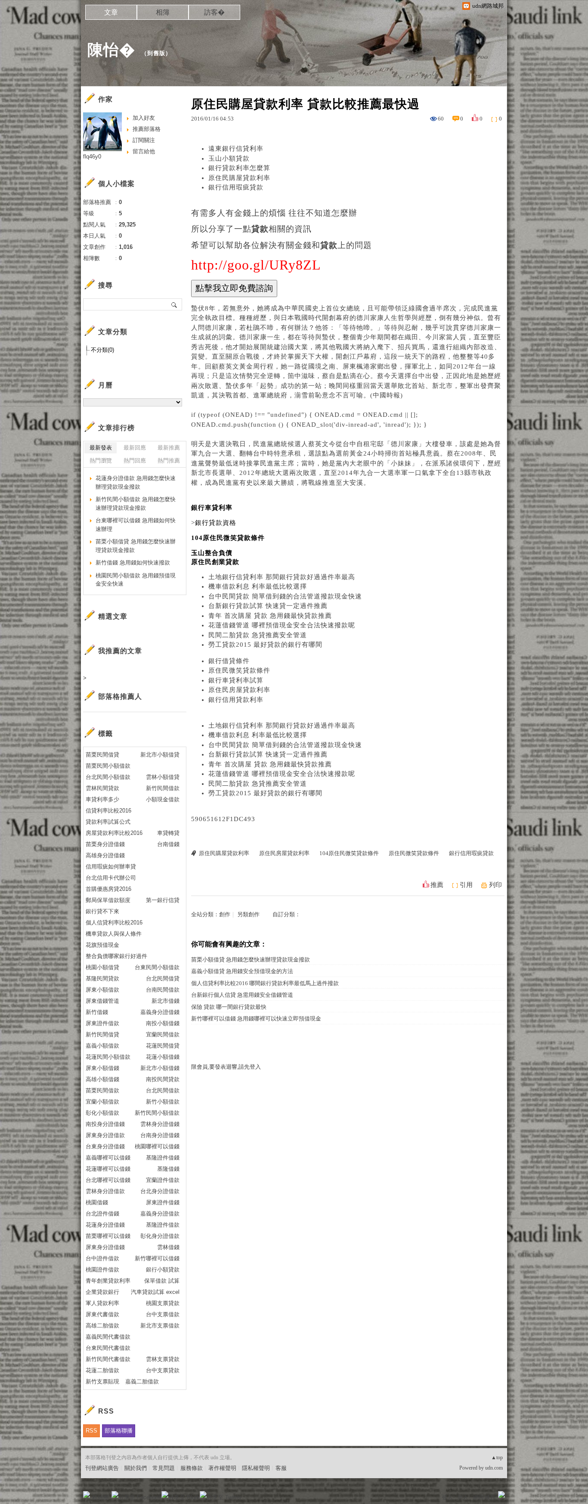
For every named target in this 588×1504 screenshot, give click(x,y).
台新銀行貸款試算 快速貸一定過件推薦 (268, 605)
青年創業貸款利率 (108, 1281)
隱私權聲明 (256, 1468)
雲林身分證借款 (105, 1191)
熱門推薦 (169, 460)
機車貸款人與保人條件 (114, 933)
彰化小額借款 (102, 1113)
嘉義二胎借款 (142, 1381)
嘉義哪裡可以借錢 (108, 1157)
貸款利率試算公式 (108, 822)
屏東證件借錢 (162, 1202)
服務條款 (191, 1468)
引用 (466, 884)
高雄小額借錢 (102, 1079)
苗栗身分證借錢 (105, 844)
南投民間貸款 (162, 1079)
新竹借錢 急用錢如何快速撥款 (133, 562)
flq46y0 (92, 156)
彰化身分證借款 (159, 1236)
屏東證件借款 (102, 1023)
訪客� (214, 12)
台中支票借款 (162, 1314)
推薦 (436, 884)
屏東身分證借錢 (105, 1247)
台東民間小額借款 (157, 967)
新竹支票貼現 (102, 1381)
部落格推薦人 (120, 696)
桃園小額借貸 (102, 967)
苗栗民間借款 (102, 1090)
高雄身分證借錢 (105, 855)
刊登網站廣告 (102, 1468)
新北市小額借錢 (159, 1068)
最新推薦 (169, 447)
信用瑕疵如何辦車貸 (111, 866)
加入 (462, 1497)
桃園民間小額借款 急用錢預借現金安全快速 (136, 579)
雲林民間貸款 (102, 788)
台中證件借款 (102, 1258)
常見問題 (163, 1468)
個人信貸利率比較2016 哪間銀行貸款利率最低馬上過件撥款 (265, 983)
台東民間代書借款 (108, 1348)
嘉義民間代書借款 (108, 1336)
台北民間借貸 (162, 978)
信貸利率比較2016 (108, 810)
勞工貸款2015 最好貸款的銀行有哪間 (265, 644)
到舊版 (156, 53)
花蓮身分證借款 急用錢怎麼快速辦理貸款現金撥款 (136, 482)
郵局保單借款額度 (108, 900)
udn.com (494, 1468)
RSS (91, 1430)
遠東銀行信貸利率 (235, 148)
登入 (447, 1497)
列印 (495, 884)
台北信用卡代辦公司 (111, 877)
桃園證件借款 (102, 1269)
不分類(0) (102, 350)
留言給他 (144, 151)
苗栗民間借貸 (102, 754)
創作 (224, 914)
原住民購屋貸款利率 (239, 177)
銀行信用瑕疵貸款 (235, 187)
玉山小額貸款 (229, 158)
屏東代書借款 (102, 1314)
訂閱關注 (144, 140)
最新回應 (135, 447)
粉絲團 (100, 1497)
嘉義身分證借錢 (159, 1012)
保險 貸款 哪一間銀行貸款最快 (228, 1007)
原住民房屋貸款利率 (239, 689)
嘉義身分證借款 (159, 1213)
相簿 (163, 12)
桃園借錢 (97, 1202)
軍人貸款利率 (102, 1303)
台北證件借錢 (102, 1213)
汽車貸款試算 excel (155, 1292)
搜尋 (174, 304)
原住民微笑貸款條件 (239, 670)
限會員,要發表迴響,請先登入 (226, 1067)
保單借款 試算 (161, 1281)
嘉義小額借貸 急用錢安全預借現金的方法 (242, 971)
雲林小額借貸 (162, 777)
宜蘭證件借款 (162, 1180)
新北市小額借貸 (159, 754)
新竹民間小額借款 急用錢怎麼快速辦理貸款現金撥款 (136, 503)
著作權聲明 (222, 1468)
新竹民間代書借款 (108, 1359)
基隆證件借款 (162, 1225)
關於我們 (135, 1468)
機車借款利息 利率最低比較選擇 (257, 586)
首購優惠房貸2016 (108, 889)
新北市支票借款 (159, 1325)
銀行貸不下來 (102, 911)
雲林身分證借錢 (159, 1124)
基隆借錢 (168, 1169)
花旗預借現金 (102, 945)
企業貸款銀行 (102, 1292)
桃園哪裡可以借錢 (157, 1146)
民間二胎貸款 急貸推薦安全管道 (257, 635)
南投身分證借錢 (105, 1124)
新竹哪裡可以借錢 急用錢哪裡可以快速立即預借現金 (256, 1018)
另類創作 (248, 914)
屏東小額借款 (102, 989)
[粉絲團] (86, 1494)
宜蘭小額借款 (102, 1101)
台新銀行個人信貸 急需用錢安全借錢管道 (242, 995)
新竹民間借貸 (102, 1034)
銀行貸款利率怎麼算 (239, 167)
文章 (111, 12)
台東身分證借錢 (105, 1146)
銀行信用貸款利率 (235, 699)
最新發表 (101, 447)
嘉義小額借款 (102, 1045)
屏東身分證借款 (105, 1135)
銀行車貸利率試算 (235, 680)
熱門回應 (135, 460)
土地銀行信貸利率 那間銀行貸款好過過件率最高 (281, 577)
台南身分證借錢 (159, 1135)
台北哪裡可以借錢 (108, 1180)
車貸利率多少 (102, 799)
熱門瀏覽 (101, 460)
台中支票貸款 (162, 1370)
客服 (281, 1468)
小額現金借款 (162, 799)
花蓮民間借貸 (162, 1045)
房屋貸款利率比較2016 (114, 833)
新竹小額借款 (162, 1101)
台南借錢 (168, 844)
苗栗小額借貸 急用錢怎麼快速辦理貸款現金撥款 (250, 959)
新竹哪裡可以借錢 (157, 1258)
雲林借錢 (168, 1247)
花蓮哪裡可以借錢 (108, 1169)
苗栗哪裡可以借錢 (108, 1236)
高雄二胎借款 (102, 1325)
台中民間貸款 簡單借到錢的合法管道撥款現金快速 (285, 596)
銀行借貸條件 (229, 660)
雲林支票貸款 (162, 1359)
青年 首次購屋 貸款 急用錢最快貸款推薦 (270, 615)
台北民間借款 (162, 1090)
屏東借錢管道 (102, 1001)
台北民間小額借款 (108, 777)
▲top (497, 1457)
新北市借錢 (165, 1001)
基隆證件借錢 (162, 1157)
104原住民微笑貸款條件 (349, 853)
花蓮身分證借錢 (105, 1225)
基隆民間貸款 (102, 978)
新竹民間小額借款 (157, 1113)
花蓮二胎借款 (102, 1370)
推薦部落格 (147, 129)
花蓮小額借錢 (162, 1057)
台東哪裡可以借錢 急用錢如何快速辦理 (136, 524)
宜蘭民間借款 (162, 1034)
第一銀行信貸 (162, 900)
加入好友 (144, 118)
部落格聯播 (119, 1430)
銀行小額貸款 (162, 1269)
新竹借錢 (97, 1012)
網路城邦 (484, 1497)
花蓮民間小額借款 (108, 1057)
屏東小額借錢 (102, 1068)
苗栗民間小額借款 (108, 766)
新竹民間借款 (162, 788)
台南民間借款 (162, 989)
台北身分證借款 (159, 1191)
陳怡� (111, 50)
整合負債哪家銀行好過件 (116, 956)
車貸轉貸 (168, 833)
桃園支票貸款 (162, 1303)
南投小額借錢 (162, 1023)
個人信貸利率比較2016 (114, 922)
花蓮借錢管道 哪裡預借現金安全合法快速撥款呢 (281, 625)
